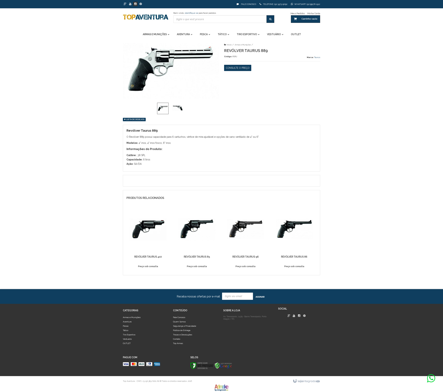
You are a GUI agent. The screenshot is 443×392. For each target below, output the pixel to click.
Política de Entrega (181, 330)
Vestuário (127, 339)
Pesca (125, 326)
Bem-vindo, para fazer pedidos (194, 13)
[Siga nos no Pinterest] (140, 4)
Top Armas (178, 343)
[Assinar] (260, 296)
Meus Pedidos (298, 13)
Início (229, 45)
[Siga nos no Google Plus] (125, 4)
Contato (176, 339)
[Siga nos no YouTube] (294, 316)
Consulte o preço (238, 68)
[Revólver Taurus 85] (197, 239)
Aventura (127, 321)
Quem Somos (179, 321)
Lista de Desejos (135, 119)
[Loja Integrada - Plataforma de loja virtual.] (306, 381)
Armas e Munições (242, 45)
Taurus (317, 57)
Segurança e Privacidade (184, 326)
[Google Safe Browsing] (223, 365)
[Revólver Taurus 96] (245, 239)
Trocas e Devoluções (182, 334)
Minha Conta (313, 13)
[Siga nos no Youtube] (130, 4)
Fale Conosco (248, 4)
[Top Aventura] (145, 19)
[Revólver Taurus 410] (148, 239)
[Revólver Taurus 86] (294, 239)
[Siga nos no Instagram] (135, 4)
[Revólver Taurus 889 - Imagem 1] (163, 108)
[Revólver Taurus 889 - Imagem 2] (177, 108)
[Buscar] (270, 19)
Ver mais (148, 268)
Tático (125, 330)
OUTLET (127, 343)
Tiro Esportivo (129, 334)
